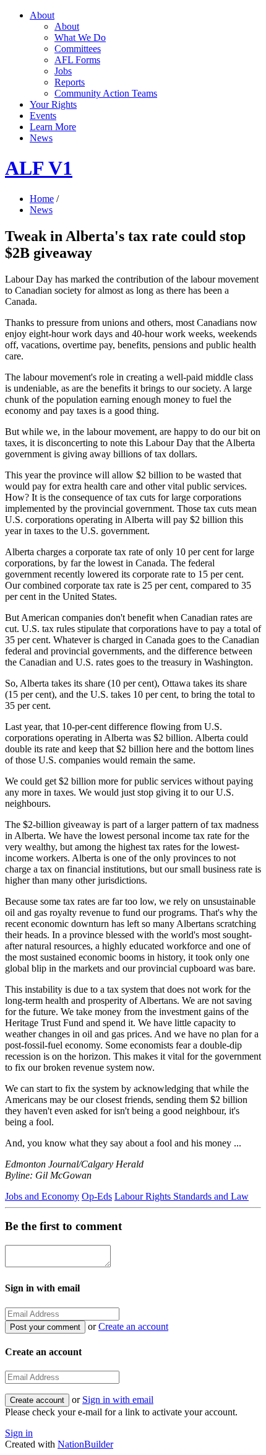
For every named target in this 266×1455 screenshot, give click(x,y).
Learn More (53, 126)
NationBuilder (85, 1444)
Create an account (133, 1326)
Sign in (19, 1433)
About (42, 15)
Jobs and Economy (42, 1196)
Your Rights (53, 104)
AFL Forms (77, 60)
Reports (69, 82)
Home (42, 198)
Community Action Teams (105, 93)
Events (43, 115)
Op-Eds (97, 1196)
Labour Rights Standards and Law (181, 1196)
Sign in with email (117, 1399)
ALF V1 (38, 168)
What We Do (80, 37)
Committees (77, 48)
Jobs (63, 71)
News (41, 138)
